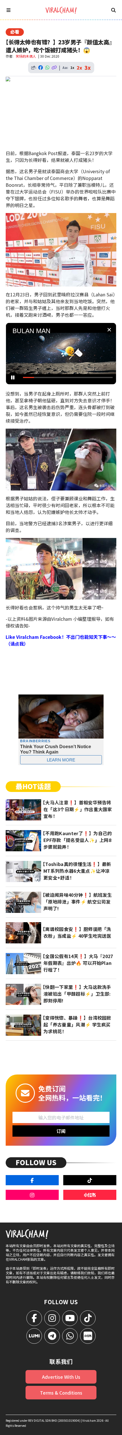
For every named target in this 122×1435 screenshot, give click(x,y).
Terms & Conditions (61, 1392)
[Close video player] (109, 329)
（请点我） (17, 643)
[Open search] (113, 9)
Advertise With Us (61, 1376)
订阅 (61, 1131)
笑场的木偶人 (26, 56)
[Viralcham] (61, 10)
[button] (62, 355)
